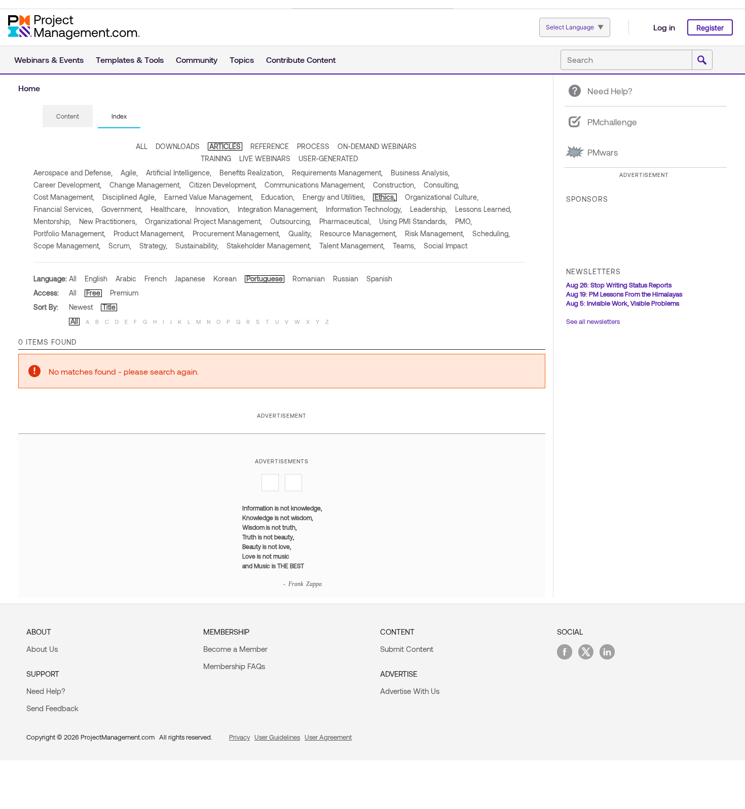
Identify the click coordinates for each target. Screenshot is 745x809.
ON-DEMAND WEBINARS (377, 146)
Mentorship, (52, 221)
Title (109, 307)
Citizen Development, (222, 184)
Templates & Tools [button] (130, 59)
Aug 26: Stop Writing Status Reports (619, 285)
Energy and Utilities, (334, 197)
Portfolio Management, (69, 233)
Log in (664, 27)
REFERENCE (269, 146)
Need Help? (45, 690)
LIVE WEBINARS (264, 158)
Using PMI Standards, (413, 221)
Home (29, 88)
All (73, 278)
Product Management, (149, 233)
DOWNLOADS (178, 146)
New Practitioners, (108, 221)
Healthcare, (169, 209)
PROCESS (313, 146)
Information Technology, (364, 209)
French (155, 278)
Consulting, (441, 184)
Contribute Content (301, 59)
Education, (277, 197)
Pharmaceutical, (345, 221)
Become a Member (235, 648)
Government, (121, 209)
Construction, (394, 184)
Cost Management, (63, 197)
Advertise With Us (409, 690)
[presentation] (67, 116)
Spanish (379, 278)
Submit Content (406, 648)
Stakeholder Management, (269, 245)
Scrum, (119, 245)
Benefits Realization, (251, 172)
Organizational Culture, (441, 197)
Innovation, (212, 209)
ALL (141, 146)
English (96, 278)
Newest (81, 307)
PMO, (463, 221)
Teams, (404, 245)
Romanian (308, 278)
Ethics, (385, 197)
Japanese (190, 278)
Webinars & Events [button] (49, 59)
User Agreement (328, 737)
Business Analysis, (420, 172)
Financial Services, (63, 209)
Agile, (129, 172)
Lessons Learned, (483, 209)
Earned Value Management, (208, 197)
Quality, (300, 233)
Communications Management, (315, 184)
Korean (225, 278)
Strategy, (153, 245)
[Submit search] (702, 60)
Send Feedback (52, 708)
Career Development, (67, 184)
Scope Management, (66, 245)
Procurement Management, (236, 233)
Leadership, (428, 209)
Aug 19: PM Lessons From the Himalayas (624, 294)
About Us (42, 648)
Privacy (239, 737)
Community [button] (196, 59)
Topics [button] (242, 59)
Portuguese (264, 278)
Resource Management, (358, 233)
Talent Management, (352, 245)
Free (93, 292)
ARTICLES (225, 146)
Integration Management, (278, 209)
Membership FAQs (234, 666)
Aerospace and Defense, (73, 172)
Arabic (126, 278)
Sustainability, (196, 245)
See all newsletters (593, 321)
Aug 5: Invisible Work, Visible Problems (622, 303)
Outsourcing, (290, 221)
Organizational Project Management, (203, 221)
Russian (345, 278)
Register (710, 27)
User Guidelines (277, 737)
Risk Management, (434, 233)
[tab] (68, 116)
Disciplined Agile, (129, 197)
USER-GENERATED (328, 158)
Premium (124, 292)
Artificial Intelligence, (178, 172)
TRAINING (216, 158)
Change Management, (145, 184)
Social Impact (445, 245)
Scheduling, (491, 233)
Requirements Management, (337, 172)
